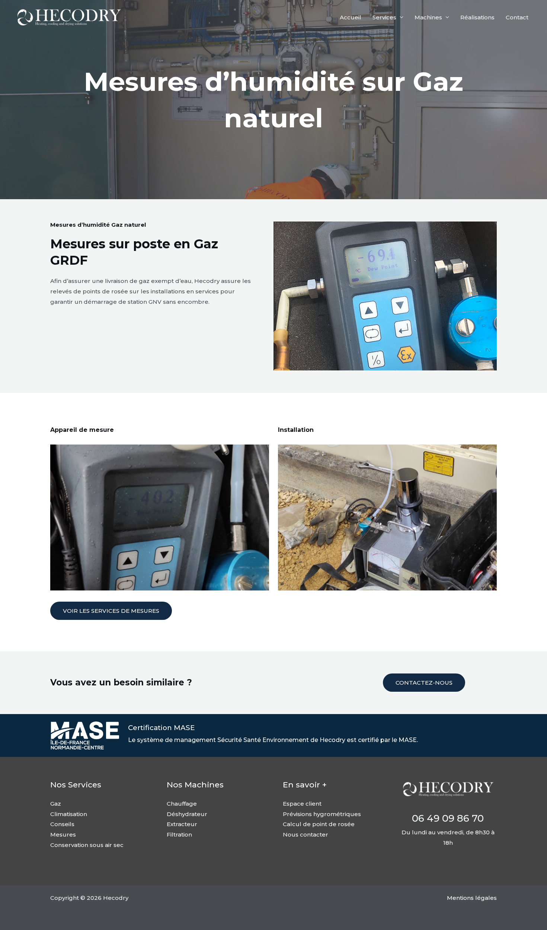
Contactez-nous (424, 682)
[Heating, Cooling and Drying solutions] (69, 16)
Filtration (179, 834)
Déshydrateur (187, 814)
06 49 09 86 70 (448, 818)
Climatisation (68, 814)
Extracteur (182, 824)
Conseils (62, 824)
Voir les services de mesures (111, 610)
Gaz (55, 803)
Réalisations (477, 17)
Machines (428, 17)
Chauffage (182, 803)
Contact (517, 17)
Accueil (350, 17)
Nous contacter (305, 834)
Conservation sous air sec (87, 844)
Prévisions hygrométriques (322, 814)
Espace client (302, 803)
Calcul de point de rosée (319, 824)
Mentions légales (472, 897)
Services (384, 17)
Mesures (63, 834)
